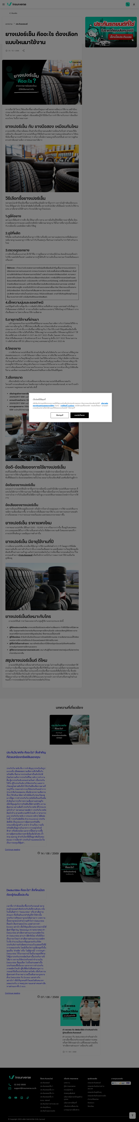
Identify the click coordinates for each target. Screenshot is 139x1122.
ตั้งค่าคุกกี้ (59, 415)
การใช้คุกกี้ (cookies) (67, 405)
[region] (70, 407)
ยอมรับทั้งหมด (80, 415)
